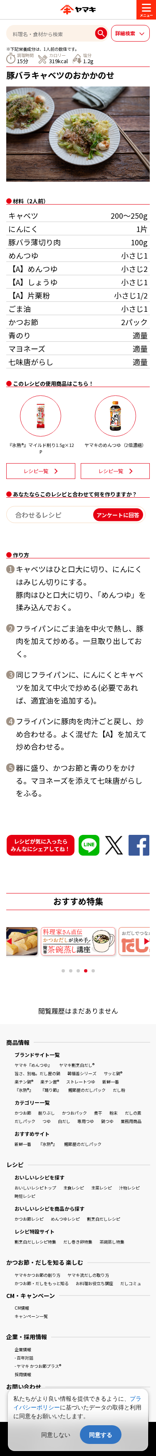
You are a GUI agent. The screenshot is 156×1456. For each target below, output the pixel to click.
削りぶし (46, 1113)
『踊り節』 (50, 1090)
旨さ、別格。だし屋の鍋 (37, 1073)
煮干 (98, 1113)
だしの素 (133, 1113)
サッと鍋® (113, 1073)
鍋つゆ (107, 1121)
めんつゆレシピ (65, 1219)
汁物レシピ (129, 1188)
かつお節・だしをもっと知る (42, 1283)
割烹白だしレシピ (103, 1219)
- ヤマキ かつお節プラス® (38, 1366)
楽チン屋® (49, 1081)
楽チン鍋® (24, 1081)
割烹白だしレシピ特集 (35, 1242)
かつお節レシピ (29, 1219)
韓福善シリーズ (82, 1073)
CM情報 (22, 1308)
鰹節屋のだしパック (87, 1090)
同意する (100, 1434)
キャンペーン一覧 (31, 1316)
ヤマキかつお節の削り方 (37, 1275)
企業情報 (23, 1349)
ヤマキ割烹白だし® (76, 1065)
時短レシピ (25, 1196)
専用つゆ (85, 1121)
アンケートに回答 (118, 514)
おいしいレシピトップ (35, 1188)
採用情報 (23, 1374)
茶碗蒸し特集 (111, 1242)
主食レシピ (73, 1188)
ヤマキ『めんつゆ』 (33, 1065)
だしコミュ (130, 1283)
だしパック (25, 1121)
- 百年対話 (24, 1358)
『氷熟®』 (24, 1090)
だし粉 (119, 1090)
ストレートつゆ (80, 1081)
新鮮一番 (110, 1081)
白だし (64, 1121)
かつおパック (74, 1113)
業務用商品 (131, 1121)
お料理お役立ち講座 (94, 1283)
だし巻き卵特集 (77, 1242)
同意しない (55, 1434)
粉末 (113, 1113)
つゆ (46, 1121)
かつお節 (23, 1113)
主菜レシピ (101, 1188)
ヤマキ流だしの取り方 (88, 1275)
